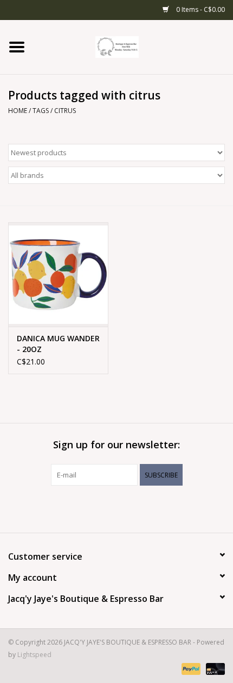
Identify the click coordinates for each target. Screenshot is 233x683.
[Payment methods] (190, 668)
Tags (41, 110)
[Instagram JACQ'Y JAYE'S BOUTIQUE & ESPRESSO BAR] (126, 507)
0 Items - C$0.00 (199, 9)
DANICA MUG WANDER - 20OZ (58, 343)
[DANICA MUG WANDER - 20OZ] (58, 274)
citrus (65, 110)
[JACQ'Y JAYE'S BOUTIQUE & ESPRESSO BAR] (133, 46)
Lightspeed (34, 654)
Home (17, 110)
